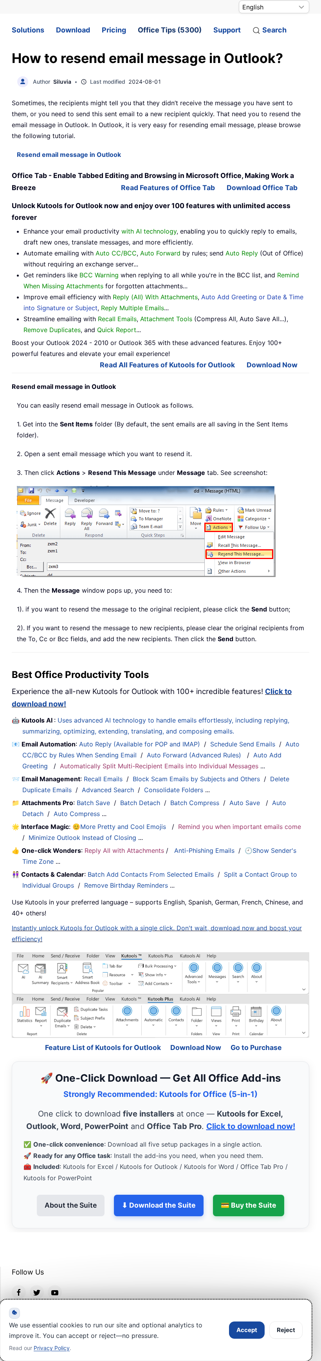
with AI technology (149, 231)
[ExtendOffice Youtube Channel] (55, 1271)
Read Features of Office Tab (168, 187)
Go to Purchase (256, 1026)
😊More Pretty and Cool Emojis (120, 827)
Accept (246, 1330)
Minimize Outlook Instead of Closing (82, 837)
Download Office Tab (262, 187)
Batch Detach (140, 803)
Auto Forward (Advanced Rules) (195, 755)
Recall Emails (103, 779)
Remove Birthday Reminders (126, 885)
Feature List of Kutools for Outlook (103, 1026)
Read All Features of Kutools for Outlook (167, 365)
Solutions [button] (28, 30)
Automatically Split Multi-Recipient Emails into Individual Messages (159, 766)
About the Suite (71, 1184)
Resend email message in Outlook (69, 154)
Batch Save (93, 803)
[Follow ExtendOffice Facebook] (19, 1271)
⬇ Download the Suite (159, 1184)
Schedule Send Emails (242, 744)
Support (227, 30)
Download (73, 30)
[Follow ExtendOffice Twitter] (37, 1271)
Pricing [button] (114, 30)
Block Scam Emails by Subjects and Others (196, 779)
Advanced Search (108, 790)
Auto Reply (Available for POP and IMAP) (139, 744)
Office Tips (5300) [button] (170, 30)
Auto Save (244, 803)
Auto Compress (77, 814)
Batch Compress (194, 803)
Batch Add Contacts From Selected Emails (151, 874)
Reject (286, 1330)
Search (274, 30)
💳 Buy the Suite (248, 1184)
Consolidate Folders (173, 790)
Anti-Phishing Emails (204, 850)
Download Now (272, 365)
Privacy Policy (52, 1348)
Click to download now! (250, 1105)
